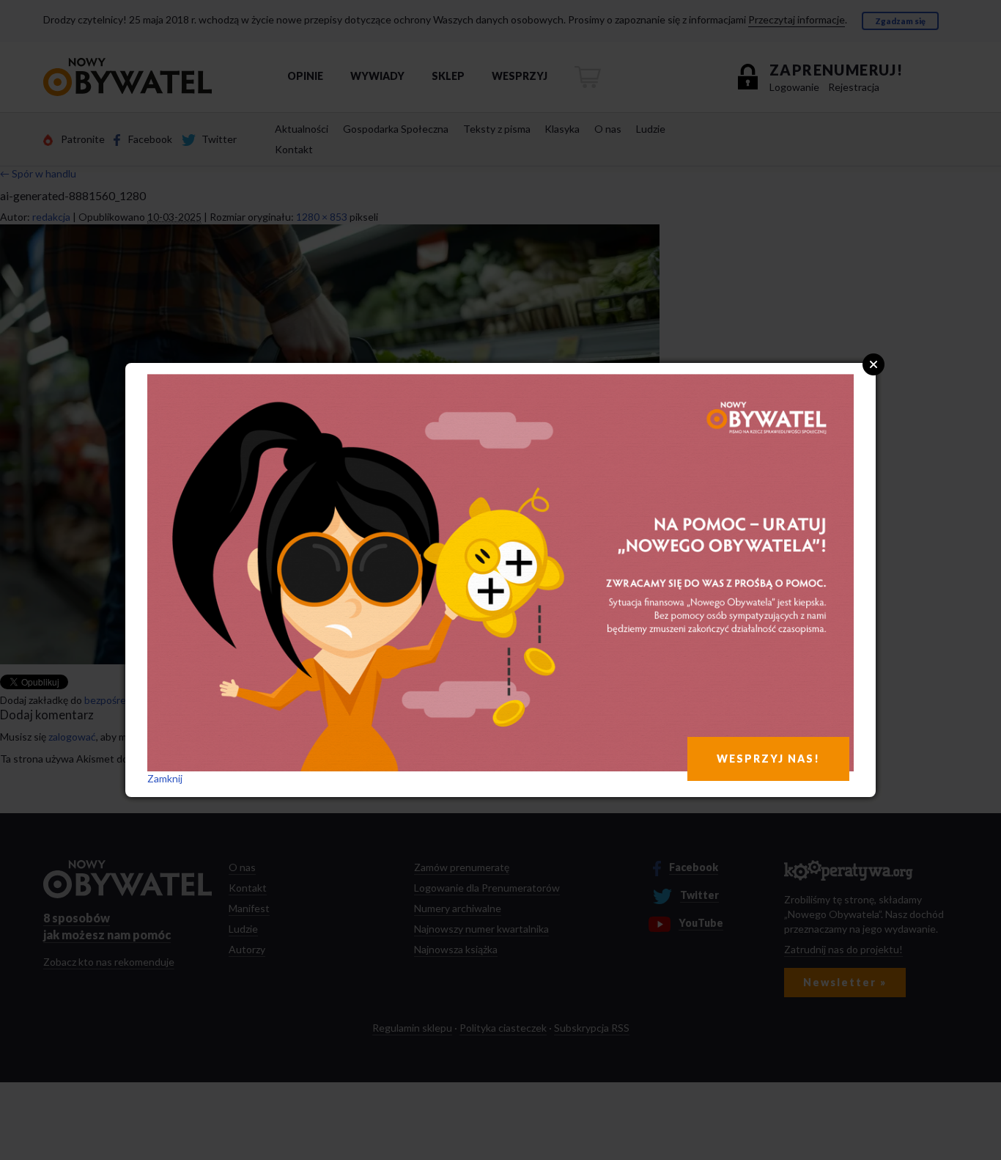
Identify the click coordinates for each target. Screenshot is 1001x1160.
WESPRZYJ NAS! (768, 758)
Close (873, 364)
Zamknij (164, 778)
